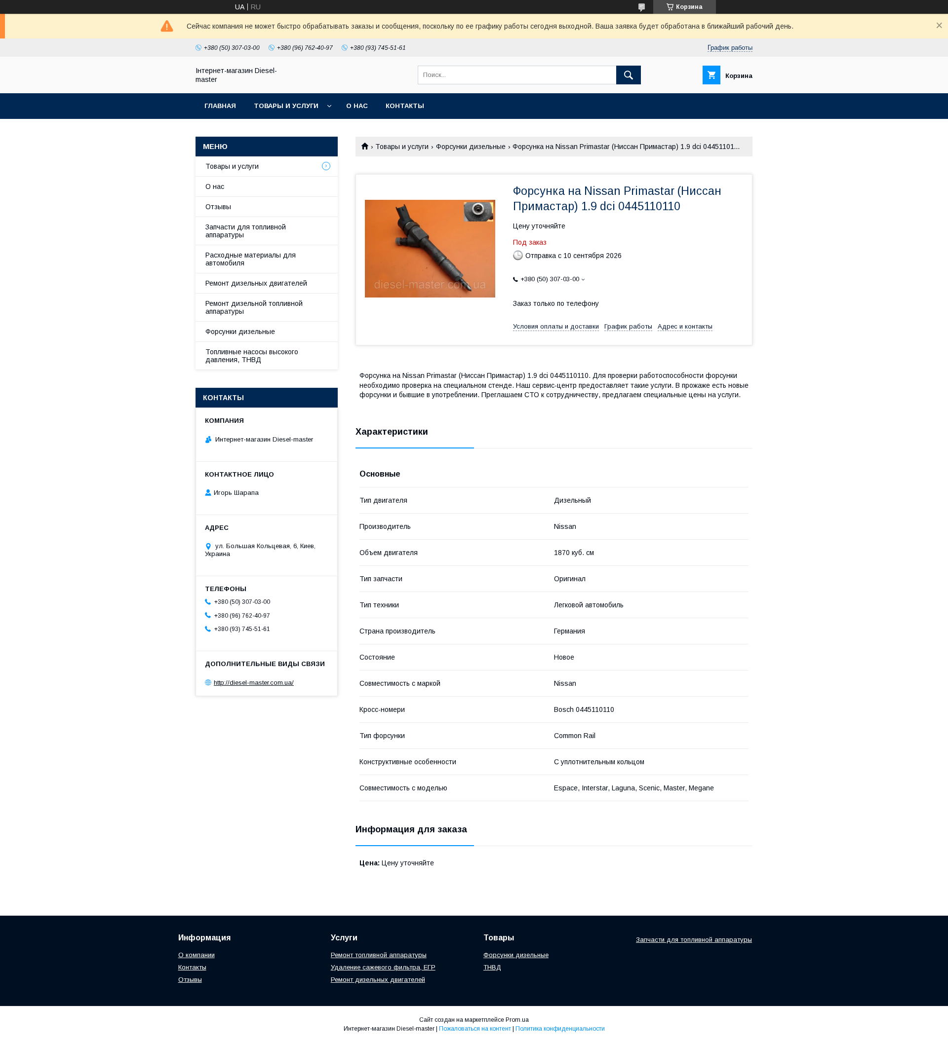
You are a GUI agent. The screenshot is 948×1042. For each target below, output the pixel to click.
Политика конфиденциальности (560, 1028)
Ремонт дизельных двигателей (256, 283)
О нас (357, 106)
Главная (220, 106)
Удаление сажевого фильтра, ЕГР (383, 967)
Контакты (405, 106)
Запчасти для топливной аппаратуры (245, 231)
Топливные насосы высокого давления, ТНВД (251, 356)
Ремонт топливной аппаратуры (379, 955)
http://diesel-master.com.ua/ (254, 682)
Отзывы (218, 207)
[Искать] (628, 75)
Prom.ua (517, 1019)
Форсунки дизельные (471, 146)
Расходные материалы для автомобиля (250, 259)
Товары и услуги (286, 106)
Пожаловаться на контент (475, 1028)
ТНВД (492, 967)
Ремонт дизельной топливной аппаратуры (254, 307)
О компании (196, 955)
